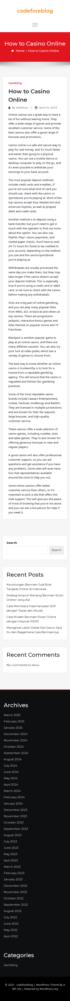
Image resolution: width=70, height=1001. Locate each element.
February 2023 (14, 873)
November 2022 (15, 892)
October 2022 (14, 898)
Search (12, 542)
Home (20, 51)
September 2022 (16, 904)
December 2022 (15, 885)
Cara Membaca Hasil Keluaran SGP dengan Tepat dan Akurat (31, 608)
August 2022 (12, 911)
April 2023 (11, 860)
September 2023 (16, 829)
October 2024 (14, 746)
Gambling (15, 83)
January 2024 (13, 803)
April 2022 (11, 936)
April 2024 (11, 784)
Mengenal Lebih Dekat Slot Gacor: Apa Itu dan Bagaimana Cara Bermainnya (34, 630)
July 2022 (10, 917)
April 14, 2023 (48, 107)
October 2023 (14, 822)
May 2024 (11, 778)
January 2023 (13, 879)
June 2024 (11, 772)
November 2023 (15, 816)
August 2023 (12, 835)
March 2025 (12, 715)
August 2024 (13, 759)
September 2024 (16, 753)
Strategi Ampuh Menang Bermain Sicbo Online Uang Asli (35, 598)
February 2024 (14, 797)
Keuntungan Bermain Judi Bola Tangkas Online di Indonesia (29, 587)
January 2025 (13, 727)
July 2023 (10, 841)
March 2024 (12, 791)
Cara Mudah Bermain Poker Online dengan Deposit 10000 (31, 619)
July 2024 (10, 765)
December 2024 (15, 734)
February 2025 (14, 721)
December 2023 (15, 810)
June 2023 (11, 848)
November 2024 (15, 740)
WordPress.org (49, 989)
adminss (22, 107)
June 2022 (11, 923)
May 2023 (10, 854)
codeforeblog (35, 11)
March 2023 (12, 866)
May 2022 (10, 930)
